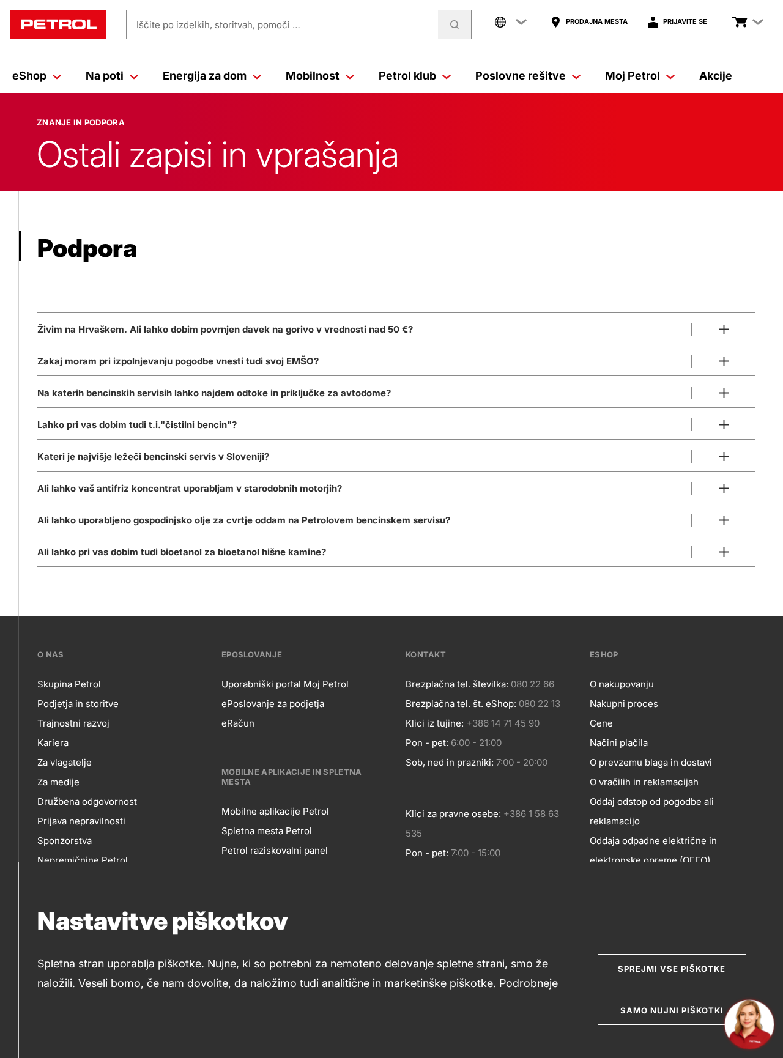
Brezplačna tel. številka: (457, 684)
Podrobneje (528, 983)
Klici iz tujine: (435, 723)
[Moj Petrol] (670, 75)
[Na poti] (134, 75)
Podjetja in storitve (78, 703)
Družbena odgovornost (87, 801)
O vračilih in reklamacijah (644, 782)
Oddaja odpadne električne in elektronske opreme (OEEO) (653, 850)
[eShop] (57, 75)
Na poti (105, 75)
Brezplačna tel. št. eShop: (461, 703)
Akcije (715, 75)
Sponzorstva (64, 840)
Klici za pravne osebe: (453, 813)
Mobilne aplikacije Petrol (275, 811)
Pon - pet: (427, 743)
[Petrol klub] (446, 75)
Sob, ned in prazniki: (450, 762)
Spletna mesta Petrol (266, 831)
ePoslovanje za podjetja (272, 703)
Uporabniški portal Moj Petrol (285, 684)
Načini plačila (619, 743)
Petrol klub (407, 75)
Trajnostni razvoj (73, 723)
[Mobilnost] (350, 75)
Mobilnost (313, 75)
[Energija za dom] (257, 75)
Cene (601, 723)
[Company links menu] (510, 22)
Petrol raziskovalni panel (274, 850)
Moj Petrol (632, 75)
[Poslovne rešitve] (576, 75)
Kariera (53, 743)
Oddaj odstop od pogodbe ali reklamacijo (652, 811)
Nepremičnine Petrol (82, 860)
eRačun (237, 723)
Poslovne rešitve (520, 75)
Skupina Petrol (69, 684)
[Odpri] (396, 327)
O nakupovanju (622, 684)
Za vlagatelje (64, 762)
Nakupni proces (624, 703)
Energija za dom (205, 75)
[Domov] (58, 24)
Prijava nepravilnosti (81, 821)
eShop (29, 75)
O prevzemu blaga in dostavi (651, 762)
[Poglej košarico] (740, 22)
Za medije (58, 782)
